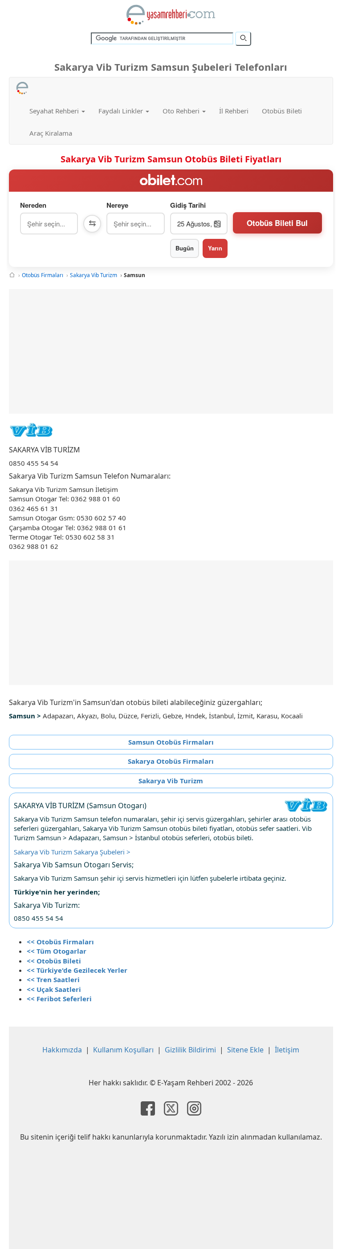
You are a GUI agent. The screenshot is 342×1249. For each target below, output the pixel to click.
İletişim (287, 1050)
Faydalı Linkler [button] (121, 110)
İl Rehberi (233, 110)
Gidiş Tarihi (188, 205)
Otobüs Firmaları (42, 275)
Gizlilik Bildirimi (190, 1050)
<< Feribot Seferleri (59, 998)
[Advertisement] (171, 351)
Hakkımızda (62, 1050)
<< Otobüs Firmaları (60, 941)
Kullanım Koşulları (123, 1050)
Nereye (117, 205)
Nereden (33, 205)
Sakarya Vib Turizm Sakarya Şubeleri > (72, 851)
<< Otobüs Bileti (54, 960)
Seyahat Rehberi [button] (55, 110)
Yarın (215, 248)
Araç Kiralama (50, 133)
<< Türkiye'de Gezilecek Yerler (77, 970)
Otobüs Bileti (282, 110)
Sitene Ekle (245, 1050)
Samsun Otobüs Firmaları (171, 741)
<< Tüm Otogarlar (56, 951)
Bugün (184, 248)
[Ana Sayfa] (12, 275)
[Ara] (243, 39)
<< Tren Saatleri (53, 979)
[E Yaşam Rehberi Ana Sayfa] (171, 14)
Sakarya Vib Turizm (93, 275)
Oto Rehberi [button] (182, 110)
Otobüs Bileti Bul (277, 223)
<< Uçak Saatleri (54, 989)
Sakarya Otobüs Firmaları (171, 761)
